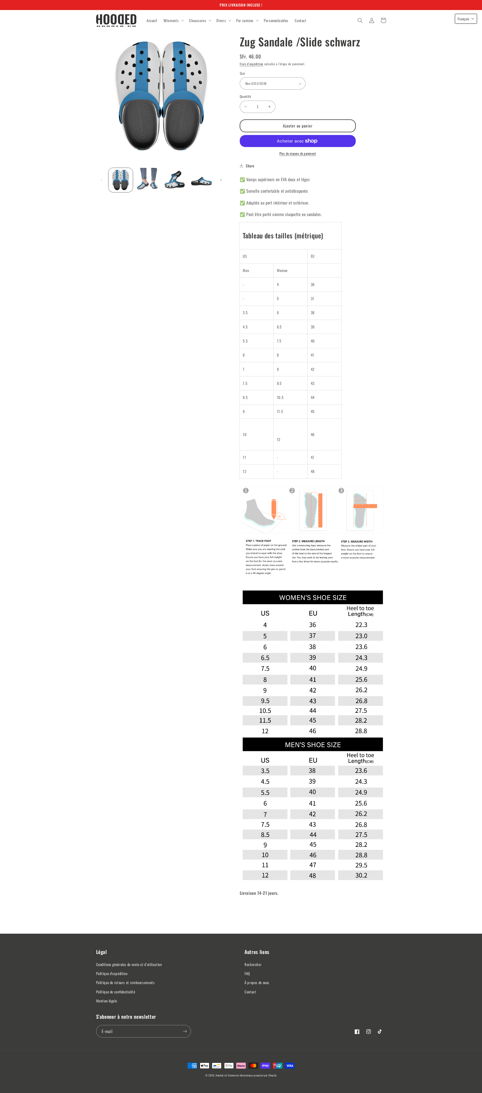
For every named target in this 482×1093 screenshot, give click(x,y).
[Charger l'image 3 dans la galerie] (174, 180)
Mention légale (106, 1000)
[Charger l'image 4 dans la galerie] (201, 180)
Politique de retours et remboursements (125, 982)
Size (242, 73)
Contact (250, 991)
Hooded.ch (221, 1075)
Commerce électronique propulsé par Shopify (252, 1075)
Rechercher (253, 964)
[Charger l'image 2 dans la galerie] (147, 180)
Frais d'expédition (251, 63)
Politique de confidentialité (115, 991)
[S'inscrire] (185, 1031)
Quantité (245, 96)
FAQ (247, 973)
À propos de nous (257, 982)
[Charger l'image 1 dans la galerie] (120, 180)
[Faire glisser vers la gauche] (101, 179)
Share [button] (250, 165)
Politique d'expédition (112, 973)
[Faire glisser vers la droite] (220, 179)
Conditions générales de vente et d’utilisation (129, 964)
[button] (173, 20)
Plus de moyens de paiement (297, 153)
